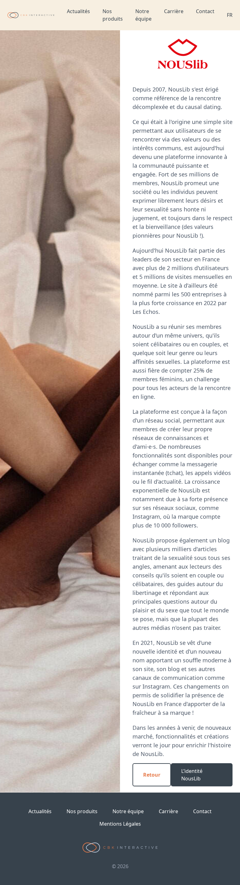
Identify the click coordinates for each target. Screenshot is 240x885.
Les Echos (145, 311)
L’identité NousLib (191, 775)
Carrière (173, 11)
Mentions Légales (120, 823)
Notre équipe (143, 15)
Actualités (78, 11)
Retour (151, 774)
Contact (205, 11)
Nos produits (112, 15)
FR (229, 15)
